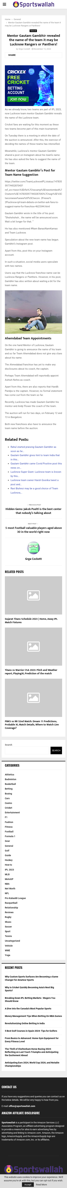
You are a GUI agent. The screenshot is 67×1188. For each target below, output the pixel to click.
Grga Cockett (24, 49)
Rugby (8, 917)
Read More (41, 1184)
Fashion (9, 822)
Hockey (9, 860)
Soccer (8, 926)
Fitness (9, 827)
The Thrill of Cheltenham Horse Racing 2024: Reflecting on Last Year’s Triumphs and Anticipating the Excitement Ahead (31, 1052)
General (33, 31)
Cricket (8, 807)
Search (8, 744)
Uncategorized (12, 941)
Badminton (10, 779)
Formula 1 (10, 836)
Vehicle (9, 945)
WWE (7, 950)
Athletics (9, 774)
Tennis (8, 936)
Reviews (9, 912)
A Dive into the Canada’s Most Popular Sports (28, 1008)
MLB (7, 874)
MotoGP (9, 879)
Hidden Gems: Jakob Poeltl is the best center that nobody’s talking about (33, 511)
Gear (7, 841)
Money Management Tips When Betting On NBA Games (33, 1016)
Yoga (7, 955)
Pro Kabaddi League (15, 898)
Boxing (8, 793)
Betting (9, 788)
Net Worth (10, 888)
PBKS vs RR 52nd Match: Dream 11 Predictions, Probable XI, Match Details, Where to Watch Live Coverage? (32, 724)
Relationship (11, 907)
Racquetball (11, 903)
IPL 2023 (9, 869)
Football (9, 831)
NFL (7, 893)
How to (8, 864)
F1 (6, 817)
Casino (8, 803)
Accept (27, 1184)
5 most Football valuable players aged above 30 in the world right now (33, 530)
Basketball (10, 784)
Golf (7, 850)
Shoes (8, 922)
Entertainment (12, 812)
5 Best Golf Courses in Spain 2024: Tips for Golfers (31, 1031)
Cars (7, 798)
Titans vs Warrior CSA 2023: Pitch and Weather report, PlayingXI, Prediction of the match (31, 672)
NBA (7, 884)
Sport (7, 931)
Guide (8, 855)
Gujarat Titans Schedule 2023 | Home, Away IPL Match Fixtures (31, 621)
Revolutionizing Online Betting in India (25, 1023)
